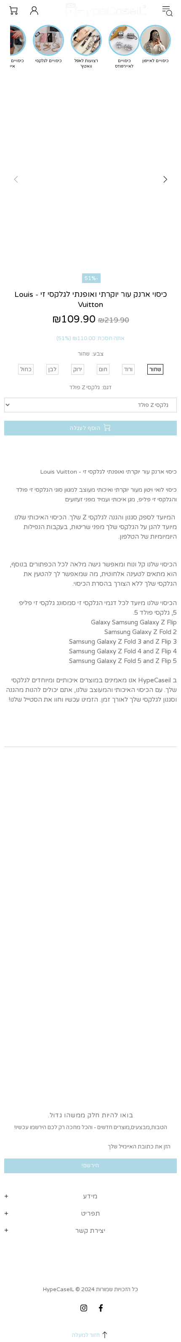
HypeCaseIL (107, 10)
